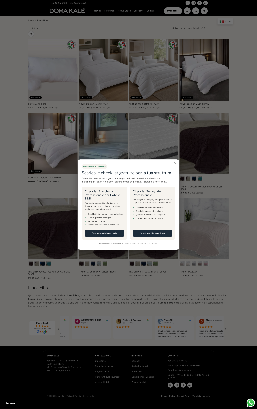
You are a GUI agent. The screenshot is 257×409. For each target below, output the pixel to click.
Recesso (10, 403)
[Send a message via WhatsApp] (251, 403)
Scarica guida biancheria (104, 233)
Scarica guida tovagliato (152, 233)
